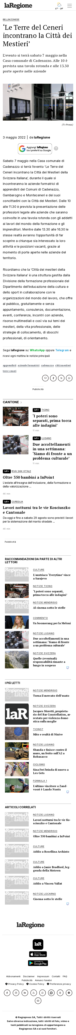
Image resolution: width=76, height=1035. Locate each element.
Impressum (43, 976)
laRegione (42, 137)
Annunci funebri (43, 980)
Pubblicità (27, 980)
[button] (7, 993)
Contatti (56, 976)
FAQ (65, 976)
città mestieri (63, 365)
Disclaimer (29, 976)
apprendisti (9, 365)
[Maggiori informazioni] (56, 149)
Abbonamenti (13, 976)
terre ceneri (9, 371)
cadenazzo (47, 365)
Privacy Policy (16, 984)
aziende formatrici (28, 365)
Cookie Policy (36, 984)
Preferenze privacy (60, 984)
